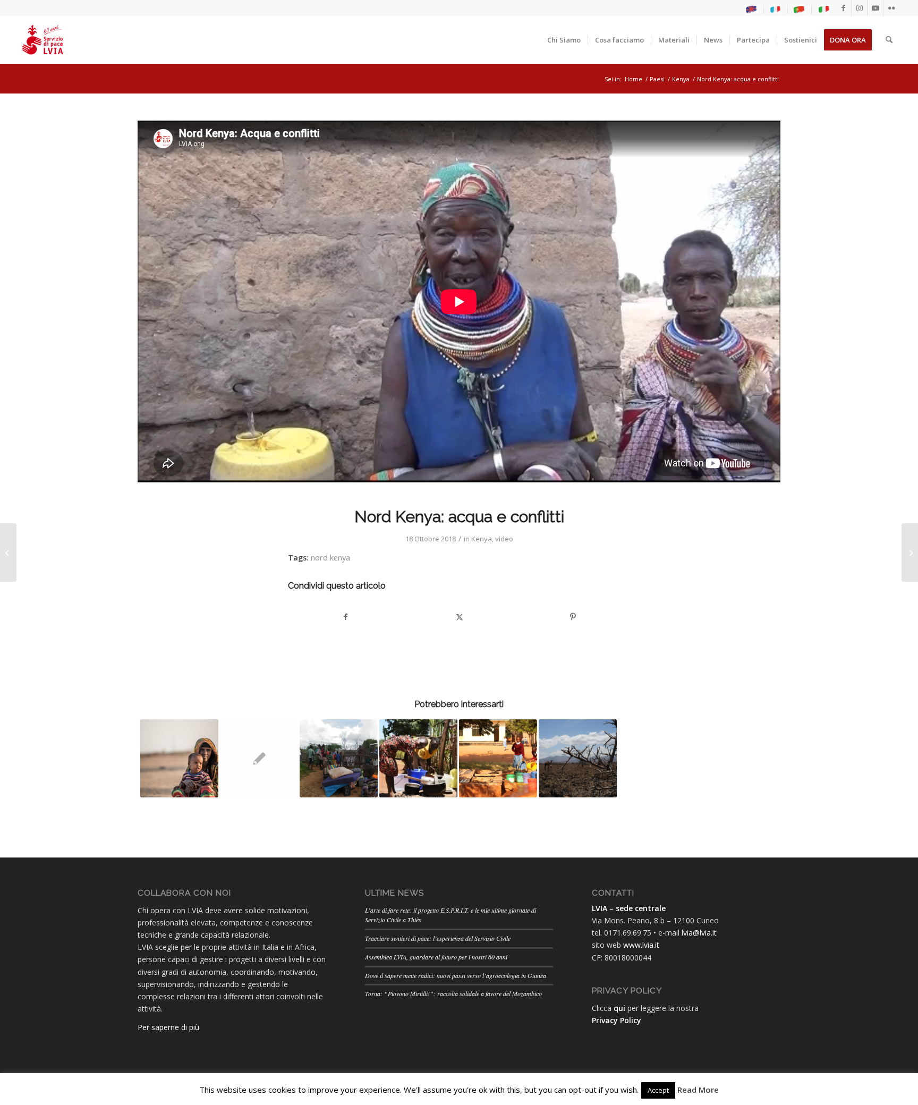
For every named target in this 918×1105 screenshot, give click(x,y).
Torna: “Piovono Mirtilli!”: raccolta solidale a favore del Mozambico (453, 993)
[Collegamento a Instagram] (859, 8)
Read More (698, 1089)
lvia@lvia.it (699, 933)
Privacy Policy (616, 1020)
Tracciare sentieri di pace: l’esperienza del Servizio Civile (438, 938)
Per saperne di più (168, 1027)
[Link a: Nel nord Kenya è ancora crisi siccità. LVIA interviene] (578, 758)
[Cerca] (889, 40)
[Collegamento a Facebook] (843, 8)
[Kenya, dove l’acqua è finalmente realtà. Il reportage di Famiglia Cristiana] (8, 552)
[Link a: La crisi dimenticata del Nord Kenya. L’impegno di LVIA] (339, 758)
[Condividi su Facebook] (345, 616)
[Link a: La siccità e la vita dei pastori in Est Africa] (179, 758)
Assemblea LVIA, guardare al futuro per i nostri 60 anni (436, 957)
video (504, 538)
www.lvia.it (641, 945)
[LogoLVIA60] (42, 40)
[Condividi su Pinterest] (573, 616)
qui (619, 1008)
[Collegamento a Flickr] (891, 8)
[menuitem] (752, 9)
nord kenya (330, 557)
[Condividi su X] (459, 616)
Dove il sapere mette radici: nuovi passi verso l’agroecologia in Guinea (455, 975)
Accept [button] (658, 1090)
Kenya (481, 538)
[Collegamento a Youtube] (875, 8)
